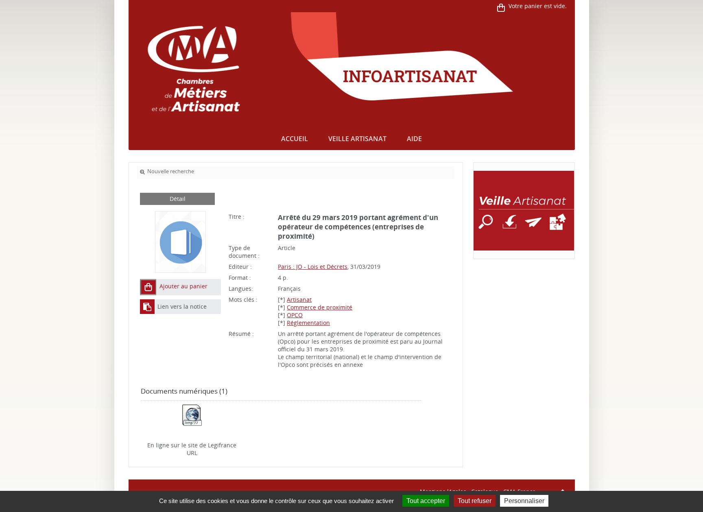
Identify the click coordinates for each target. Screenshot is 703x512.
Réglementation (308, 323)
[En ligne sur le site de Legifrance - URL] (192, 414)
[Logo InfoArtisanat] (524, 211)
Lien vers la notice (182, 306)
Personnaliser (524, 500)
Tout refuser (474, 500)
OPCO (295, 315)
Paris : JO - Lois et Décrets (312, 266)
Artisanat (299, 299)
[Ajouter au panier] (148, 287)
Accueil (294, 138)
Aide (414, 138)
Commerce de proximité (319, 307)
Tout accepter (425, 500)
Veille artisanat (357, 138)
